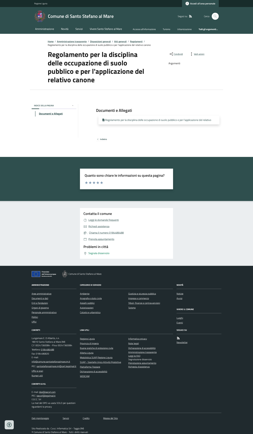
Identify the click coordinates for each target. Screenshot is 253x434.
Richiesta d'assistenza (139, 366)
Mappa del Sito (110, 418)
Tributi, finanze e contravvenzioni (144, 303)
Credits (86, 418)
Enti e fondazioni (40, 303)
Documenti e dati (40, 298)
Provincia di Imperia (89, 343)
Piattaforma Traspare (90, 367)
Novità (64, 29)
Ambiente (84, 293)
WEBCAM (84, 376)
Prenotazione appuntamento (142, 363)
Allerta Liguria (86, 353)
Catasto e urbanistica (90, 312)
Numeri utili (37, 375)
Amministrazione (44, 29)
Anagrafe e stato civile (91, 298)
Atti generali (120, 41)
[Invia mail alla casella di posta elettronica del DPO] (47, 392)
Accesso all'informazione (144, 29)
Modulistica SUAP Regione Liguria (96, 357)
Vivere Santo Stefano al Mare (106, 29)
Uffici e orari (37, 371)
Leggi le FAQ (134, 356)
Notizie (180, 293)
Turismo (166, 29)
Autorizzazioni (86, 307)
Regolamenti (136, 41)
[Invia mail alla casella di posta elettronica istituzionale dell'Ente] (51, 361)
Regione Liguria (40, 3)
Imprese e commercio (138, 298)
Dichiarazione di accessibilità (93, 371)
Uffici (34, 321)
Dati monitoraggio (40, 418)
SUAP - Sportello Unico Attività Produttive (100, 362)
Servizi (79, 29)
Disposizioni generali (100, 41)
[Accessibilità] (9, 424)
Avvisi (179, 298)
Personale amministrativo (44, 312)
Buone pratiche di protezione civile (96, 348)
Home (51, 41)
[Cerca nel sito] (214, 16)
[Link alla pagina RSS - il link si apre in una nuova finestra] (190, 16)
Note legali (133, 343)
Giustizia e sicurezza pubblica (142, 293)
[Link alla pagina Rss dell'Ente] (178, 338)
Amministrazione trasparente (72, 41)
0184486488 (47, 349)
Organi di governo (40, 307)
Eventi (180, 322)
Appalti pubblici (87, 303)
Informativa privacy (137, 338)
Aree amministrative (41, 293)
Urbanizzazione (184, 29)
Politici (35, 317)
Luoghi (180, 318)
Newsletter (182, 342)
